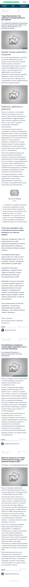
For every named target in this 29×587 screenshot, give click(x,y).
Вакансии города (4, 6)
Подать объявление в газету (11, 2)
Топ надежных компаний (23, 6)
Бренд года (13, 6)
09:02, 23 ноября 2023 (22, 581)
